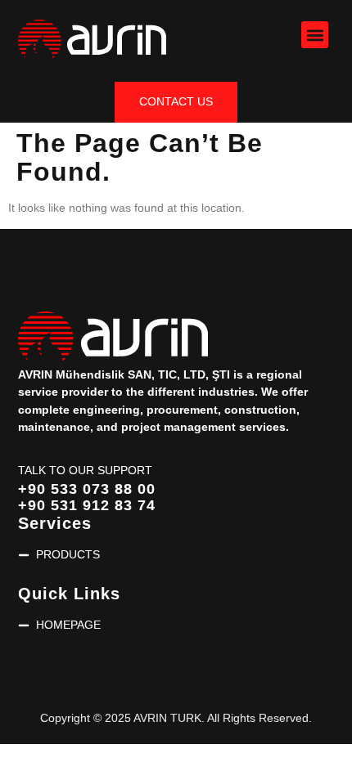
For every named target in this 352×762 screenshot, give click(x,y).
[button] (314, 34)
